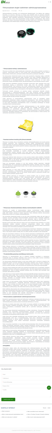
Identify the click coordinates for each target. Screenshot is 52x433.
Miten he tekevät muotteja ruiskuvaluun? (6, 411)
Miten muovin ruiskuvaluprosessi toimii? (36, 417)
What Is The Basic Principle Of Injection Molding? (38, 414)
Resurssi (44, 407)
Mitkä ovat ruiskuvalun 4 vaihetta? (9, 417)
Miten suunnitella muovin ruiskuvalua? (35, 411)
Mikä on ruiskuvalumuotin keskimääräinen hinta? (12, 414)
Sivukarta (38, 430)
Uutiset (49, 407)
